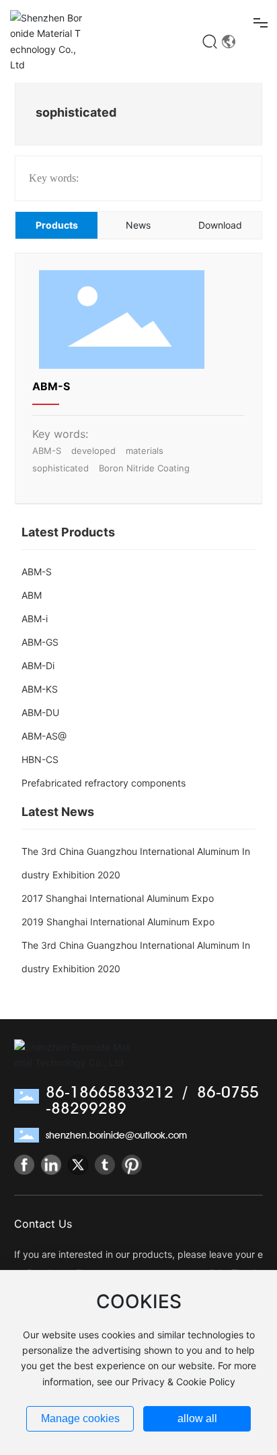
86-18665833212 (109, 1092)
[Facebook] (24, 1165)
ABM (32, 595)
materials (144, 450)
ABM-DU (40, 712)
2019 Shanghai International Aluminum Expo (118, 921)
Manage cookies (80, 1418)
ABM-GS (40, 642)
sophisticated (60, 468)
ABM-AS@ (44, 736)
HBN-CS (40, 759)
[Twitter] (78, 1165)
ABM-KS (40, 689)
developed (93, 450)
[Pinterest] (132, 1165)
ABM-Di (38, 665)
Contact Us (43, 1223)
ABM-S (51, 386)
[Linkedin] (51, 1165)
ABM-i (35, 618)
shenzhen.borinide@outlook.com (116, 1135)
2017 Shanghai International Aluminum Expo (118, 898)
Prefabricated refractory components (104, 783)
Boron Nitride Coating (144, 468)
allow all (197, 1418)
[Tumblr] (105, 1165)
